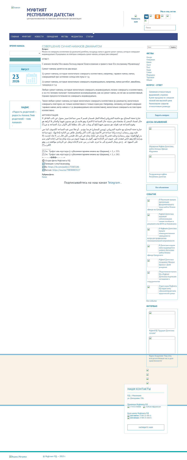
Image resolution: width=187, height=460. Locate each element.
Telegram (114, 182)
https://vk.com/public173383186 (63, 166)
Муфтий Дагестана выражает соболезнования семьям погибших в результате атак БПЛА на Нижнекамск (161, 219)
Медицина (150, 75)
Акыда (149, 57)
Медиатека (77, 36)
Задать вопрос (162, 115)
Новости (39, 36)
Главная (15, 36)
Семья (148, 72)
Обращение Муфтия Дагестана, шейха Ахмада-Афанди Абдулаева (161, 148)
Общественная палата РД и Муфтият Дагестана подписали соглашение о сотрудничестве (161, 277)
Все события (151, 301)
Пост (148, 67)
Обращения (52, 36)
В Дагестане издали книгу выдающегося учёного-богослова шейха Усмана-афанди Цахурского (161, 250)
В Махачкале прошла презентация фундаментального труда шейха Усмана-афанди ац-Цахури (161, 204)
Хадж (148, 70)
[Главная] (16, 7)
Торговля (150, 77)
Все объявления (162, 187)
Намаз (44, 177)
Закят (148, 65)
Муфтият (26, 36)
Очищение (150, 60)
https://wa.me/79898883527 (66, 170)
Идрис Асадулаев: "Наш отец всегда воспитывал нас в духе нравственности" (161, 358)
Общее (149, 80)
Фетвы (64, 36)
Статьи (89, 36)
